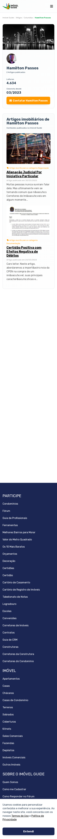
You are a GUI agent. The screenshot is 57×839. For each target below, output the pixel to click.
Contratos (9, 632)
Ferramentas (10, 525)
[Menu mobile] (51, 6)
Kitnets (7, 728)
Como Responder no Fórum (19, 796)
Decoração (9, 561)
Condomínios (10, 503)
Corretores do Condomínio (18, 661)
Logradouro (9, 603)
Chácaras (8, 693)
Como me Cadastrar (14, 789)
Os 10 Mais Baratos (14, 546)
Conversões (9, 618)
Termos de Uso (20, 815)
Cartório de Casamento (16, 582)
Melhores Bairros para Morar (19, 532)
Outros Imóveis (11, 764)
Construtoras (10, 646)
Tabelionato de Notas (15, 596)
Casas (6, 685)
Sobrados (8, 714)
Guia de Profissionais (15, 518)
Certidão (8, 575)
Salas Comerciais (13, 736)
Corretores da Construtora (18, 654)
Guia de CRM (10, 639)
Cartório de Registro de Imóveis (21, 589)
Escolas (7, 611)
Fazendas (8, 743)
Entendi (28, 831)
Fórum (6, 510)
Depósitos (8, 750)
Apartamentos (11, 678)
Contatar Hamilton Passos (30, 100)
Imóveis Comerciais (14, 757)
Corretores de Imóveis (15, 625)
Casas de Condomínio (15, 700)
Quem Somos (10, 782)
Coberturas (9, 721)
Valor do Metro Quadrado (17, 539)
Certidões (8, 568)
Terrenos (8, 707)
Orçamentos (10, 553)
